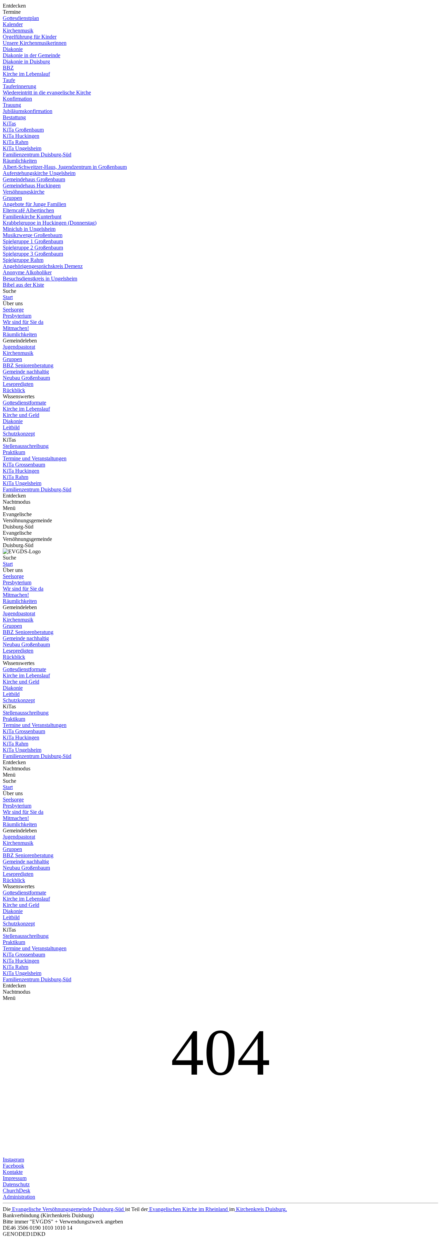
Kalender (13, 24)
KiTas (9, 123)
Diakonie (13, 49)
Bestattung (14, 117)
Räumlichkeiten (20, 161)
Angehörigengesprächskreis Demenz (43, 266)
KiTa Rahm (15, 142)
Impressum (15, 1178)
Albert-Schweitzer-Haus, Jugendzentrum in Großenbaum (65, 167)
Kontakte (13, 1172)
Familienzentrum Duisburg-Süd (37, 154)
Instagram (13, 1159)
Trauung (12, 105)
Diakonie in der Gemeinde (31, 55)
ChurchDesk (16, 1190)
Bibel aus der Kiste (23, 285)
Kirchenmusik (18, 30)
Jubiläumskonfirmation (27, 111)
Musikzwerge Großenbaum (32, 235)
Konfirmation (17, 99)
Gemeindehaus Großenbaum (34, 179)
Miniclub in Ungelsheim (29, 229)
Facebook (13, 1166)
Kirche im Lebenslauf (26, 74)
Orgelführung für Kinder (30, 37)
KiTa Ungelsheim (22, 148)
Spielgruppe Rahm (23, 260)
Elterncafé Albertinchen (28, 210)
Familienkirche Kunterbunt (32, 216)
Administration (19, 1197)
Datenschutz (16, 1184)
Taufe (9, 80)
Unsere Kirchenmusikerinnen (34, 43)
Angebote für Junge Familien (34, 204)
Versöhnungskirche (23, 192)
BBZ (8, 68)
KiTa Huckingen (21, 136)
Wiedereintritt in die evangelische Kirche (47, 92)
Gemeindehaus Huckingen (32, 185)
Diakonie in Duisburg (26, 61)
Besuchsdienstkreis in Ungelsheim (40, 278)
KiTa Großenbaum (23, 130)
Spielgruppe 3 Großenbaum (33, 254)
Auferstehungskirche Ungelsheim (39, 173)
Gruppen (12, 198)
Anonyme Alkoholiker (27, 272)
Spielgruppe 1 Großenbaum (33, 241)
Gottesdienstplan (21, 18)
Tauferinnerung (19, 86)
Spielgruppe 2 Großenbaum (33, 247)
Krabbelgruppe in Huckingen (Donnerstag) (49, 223)
